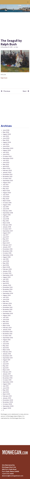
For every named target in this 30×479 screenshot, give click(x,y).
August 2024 (7, 142)
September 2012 (8, 338)
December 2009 (8, 400)
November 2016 (7, 251)
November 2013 (7, 309)
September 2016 (8, 255)
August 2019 (6, 205)
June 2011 (6, 364)
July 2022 (6, 160)
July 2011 (5, 362)
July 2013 (5, 317)
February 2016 (7, 269)
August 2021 (6, 182)
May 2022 (6, 164)
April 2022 (6, 166)
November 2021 (7, 176)
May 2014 (6, 301)
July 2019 (5, 207)
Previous (7, 91)
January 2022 (7, 172)
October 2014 (7, 291)
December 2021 (7, 174)
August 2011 (6, 360)
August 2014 (7, 295)
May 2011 (5, 366)
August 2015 (6, 277)
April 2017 (6, 241)
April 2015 (6, 283)
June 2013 (6, 319)
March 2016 (6, 267)
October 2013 (7, 311)
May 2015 (6, 281)
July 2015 (5, 279)
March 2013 (6, 325)
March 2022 (6, 168)
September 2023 (8, 148)
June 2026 (6, 130)
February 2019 (7, 211)
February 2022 (7, 170)
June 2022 (6, 162)
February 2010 (7, 396)
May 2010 (6, 390)
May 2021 (6, 188)
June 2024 (6, 146)
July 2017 (5, 235)
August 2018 (6, 215)
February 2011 (7, 372)
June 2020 (6, 197)
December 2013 (7, 307)
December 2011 (7, 356)
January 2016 (7, 271)
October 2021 (7, 178)
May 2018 (6, 221)
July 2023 (6, 152)
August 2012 (6, 340)
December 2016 (7, 249)
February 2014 (7, 303)
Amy (17, 47)
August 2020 (7, 193)
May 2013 (6, 321)
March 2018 (6, 223)
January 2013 (7, 329)
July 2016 (5, 259)
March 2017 (6, 243)
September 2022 (8, 158)
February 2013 (7, 327)
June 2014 (6, 299)
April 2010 (6, 392)
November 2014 (7, 289)
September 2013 (8, 313)
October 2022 (7, 156)
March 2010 (6, 394)
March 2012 (6, 350)
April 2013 (6, 323)
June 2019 (6, 209)
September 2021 (8, 180)
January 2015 (7, 285)
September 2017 (8, 231)
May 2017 (6, 239)
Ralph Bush (4, 78)
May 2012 (6, 346)
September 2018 (8, 213)
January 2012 (7, 354)
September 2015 (8, 275)
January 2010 (7, 398)
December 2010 (7, 376)
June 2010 (6, 388)
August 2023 (7, 150)
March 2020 (6, 201)
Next (24, 91)
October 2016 (7, 253)
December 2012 (7, 331)
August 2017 (6, 233)
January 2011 (7, 374)
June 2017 (6, 237)
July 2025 (6, 136)
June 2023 (6, 154)
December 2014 (7, 287)
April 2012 (6, 348)
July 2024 (6, 144)
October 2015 (7, 273)
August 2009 (7, 408)
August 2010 (7, 384)
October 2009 (7, 404)
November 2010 (7, 378)
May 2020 (6, 199)
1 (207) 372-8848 (8, 474)
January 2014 (7, 305)
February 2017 (7, 245)
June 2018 (6, 219)
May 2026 (6, 132)
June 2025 (6, 138)
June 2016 (6, 261)
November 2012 (7, 333)
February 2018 (7, 225)
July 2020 (6, 195)
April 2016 (6, 265)
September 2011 (7, 358)
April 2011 (5, 368)
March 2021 (6, 190)
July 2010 (6, 386)
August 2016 (6, 257)
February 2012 (7, 352)
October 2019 (7, 203)
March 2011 (6, 370)
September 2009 (8, 406)
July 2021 (5, 184)
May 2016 (6, 263)
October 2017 (7, 229)
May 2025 (6, 140)
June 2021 (6, 186)
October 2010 (7, 380)
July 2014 (6, 297)
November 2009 (8, 402)
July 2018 (5, 217)
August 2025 (7, 134)
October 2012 (7, 336)
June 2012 (6, 344)
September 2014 (8, 293)
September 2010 (8, 382)
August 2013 (6, 315)
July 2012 (5, 342)
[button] (28, 2)
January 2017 (7, 247)
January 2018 (7, 227)
